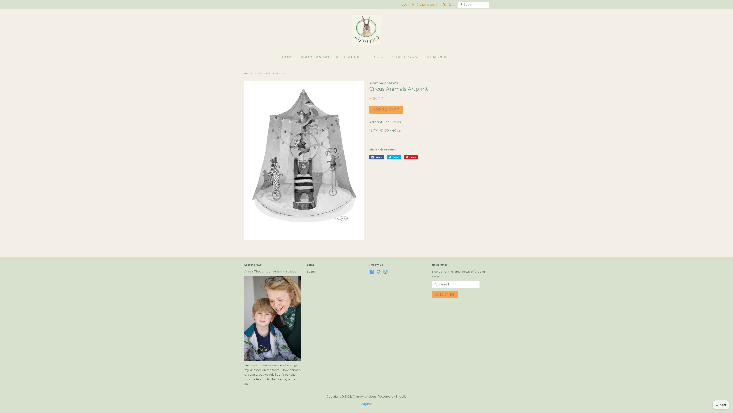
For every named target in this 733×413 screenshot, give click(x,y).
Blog (378, 57)
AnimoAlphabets (364, 396)
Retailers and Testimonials (420, 57)
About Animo (315, 57)
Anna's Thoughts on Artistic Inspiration (271, 271)
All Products (351, 57)
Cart (451, 4)
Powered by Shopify (392, 396)
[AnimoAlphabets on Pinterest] (378, 272)
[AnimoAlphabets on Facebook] (371, 272)
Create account (427, 4)
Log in (406, 4)
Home (288, 57)
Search (311, 271)
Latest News (253, 264)
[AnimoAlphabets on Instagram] (385, 272)
